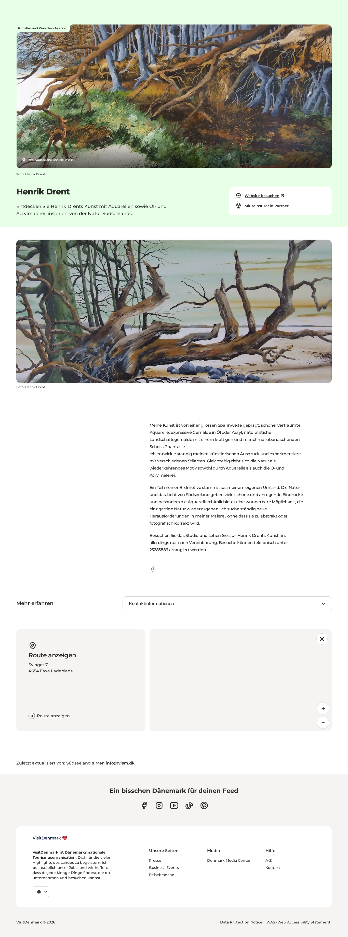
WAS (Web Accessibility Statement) (299, 922)
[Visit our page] (159, 805)
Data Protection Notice (241, 922)
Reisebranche (161, 874)
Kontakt (272, 867)
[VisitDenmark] (50, 838)
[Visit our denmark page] (144, 805)
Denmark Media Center (229, 860)
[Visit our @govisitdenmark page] (189, 805)
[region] (241, 680)
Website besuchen (262, 195)
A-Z (268, 860)
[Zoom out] (323, 723)
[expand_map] (322, 639)
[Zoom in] (323, 708)
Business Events (164, 867)
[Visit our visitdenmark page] (174, 805)
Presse (155, 860)
